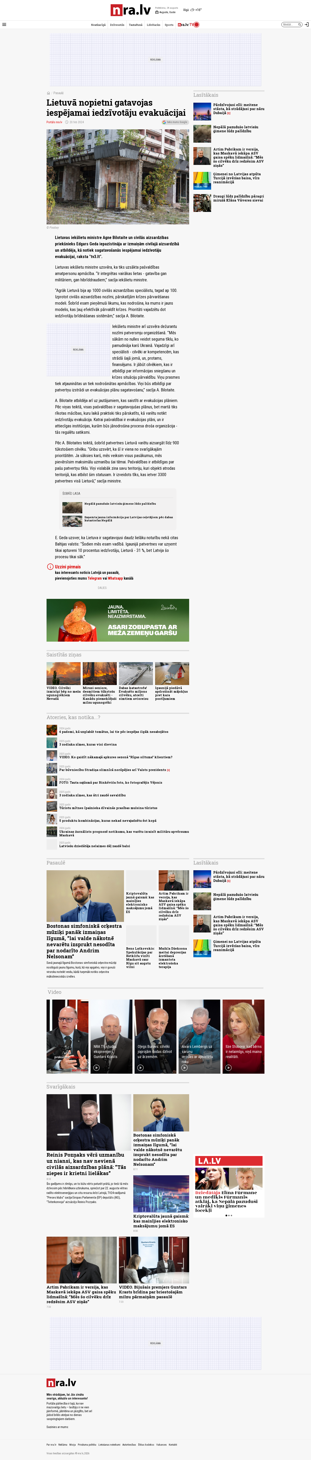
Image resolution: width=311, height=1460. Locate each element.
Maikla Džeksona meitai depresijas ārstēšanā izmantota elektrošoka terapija (173, 957)
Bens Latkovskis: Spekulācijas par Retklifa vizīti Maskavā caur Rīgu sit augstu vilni (140, 957)
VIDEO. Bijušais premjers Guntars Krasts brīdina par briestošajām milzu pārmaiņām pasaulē (153, 1291)
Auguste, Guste (165, 12)
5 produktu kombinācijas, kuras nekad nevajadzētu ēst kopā (107, 821)
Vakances (161, 1444)
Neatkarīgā (98, 24)
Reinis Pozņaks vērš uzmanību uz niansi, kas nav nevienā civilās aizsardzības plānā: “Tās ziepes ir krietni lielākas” (86, 1163)
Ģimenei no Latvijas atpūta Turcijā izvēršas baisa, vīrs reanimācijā (237, 178)
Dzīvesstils (117, 24)
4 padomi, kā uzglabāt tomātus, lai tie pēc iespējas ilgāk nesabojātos (113, 732)
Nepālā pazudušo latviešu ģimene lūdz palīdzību (120, 503)
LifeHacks (153, 24)
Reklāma (62, 1444)
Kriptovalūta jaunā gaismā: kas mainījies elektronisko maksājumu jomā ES (140, 902)
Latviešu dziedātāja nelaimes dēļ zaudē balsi (94, 846)
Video (54, 992)
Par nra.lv (51, 1444)
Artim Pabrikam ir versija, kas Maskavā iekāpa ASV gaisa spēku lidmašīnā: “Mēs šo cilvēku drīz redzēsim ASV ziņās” (238, 157)
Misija (72, 1444)
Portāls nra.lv (54, 122)
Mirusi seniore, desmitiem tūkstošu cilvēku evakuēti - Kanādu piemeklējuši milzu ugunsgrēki (100, 695)
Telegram (95, 578)
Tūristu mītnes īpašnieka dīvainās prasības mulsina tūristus (108, 808)
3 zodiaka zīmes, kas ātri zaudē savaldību (92, 795)
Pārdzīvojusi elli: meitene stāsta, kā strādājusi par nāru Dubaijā (238, 108)
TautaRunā (135, 24)
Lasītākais (205, 94)
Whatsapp (115, 578)
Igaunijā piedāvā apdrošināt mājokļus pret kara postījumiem (171, 693)
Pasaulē (58, 93)
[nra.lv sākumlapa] (131, 10)
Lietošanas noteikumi (109, 1444)
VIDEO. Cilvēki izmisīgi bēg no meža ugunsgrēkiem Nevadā (64, 693)
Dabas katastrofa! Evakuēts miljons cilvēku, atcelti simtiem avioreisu (133, 693)
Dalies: (102, 588)
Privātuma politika (87, 1444)
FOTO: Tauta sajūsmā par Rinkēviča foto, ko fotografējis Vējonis (110, 782)
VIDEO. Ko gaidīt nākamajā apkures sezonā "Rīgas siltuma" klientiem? (115, 757)
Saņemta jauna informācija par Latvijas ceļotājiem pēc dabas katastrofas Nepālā (128, 518)
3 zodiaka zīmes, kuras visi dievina (88, 744)
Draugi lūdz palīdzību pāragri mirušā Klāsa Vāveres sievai (238, 198)
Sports (169, 24)
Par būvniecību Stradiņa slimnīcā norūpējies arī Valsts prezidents (112, 770)
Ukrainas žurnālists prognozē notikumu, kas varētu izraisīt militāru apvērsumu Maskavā (124, 833)
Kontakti (173, 1444)
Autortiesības (129, 1444)
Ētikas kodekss (146, 1444)
